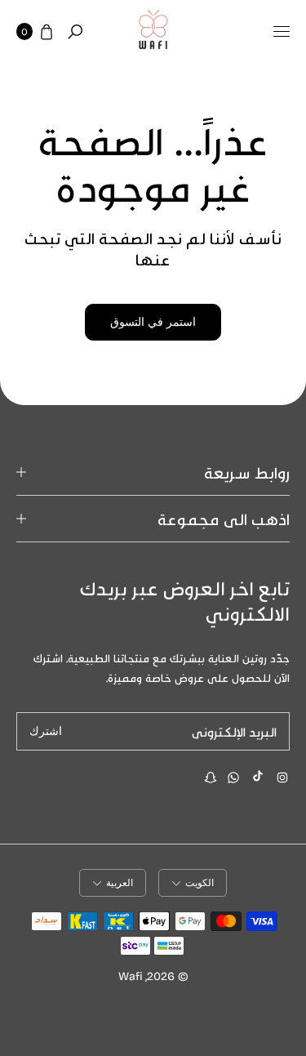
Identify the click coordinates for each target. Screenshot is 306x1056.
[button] (75, 32)
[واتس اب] (233, 777)
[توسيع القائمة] (281, 32)
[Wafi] (153, 31)
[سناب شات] (210, 777)
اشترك (45, 731)
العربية (119, 883)
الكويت (199, 883)
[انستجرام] (282, 777)
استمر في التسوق (153, 322)
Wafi (130, 975)
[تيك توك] (258, 776)
